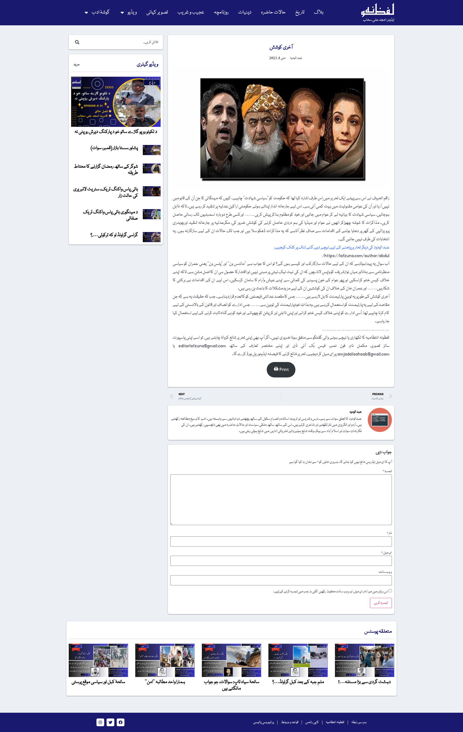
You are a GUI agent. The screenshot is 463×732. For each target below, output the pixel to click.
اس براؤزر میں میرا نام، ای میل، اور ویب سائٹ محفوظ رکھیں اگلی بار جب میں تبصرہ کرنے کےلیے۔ (330, 592)
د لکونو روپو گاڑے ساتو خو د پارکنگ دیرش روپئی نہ (116, 132)
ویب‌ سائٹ (385, 572)
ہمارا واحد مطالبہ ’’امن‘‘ (165, 682)
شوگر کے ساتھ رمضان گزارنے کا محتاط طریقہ (106, 170)
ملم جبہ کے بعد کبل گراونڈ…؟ (298, 682)
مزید (76, 64)
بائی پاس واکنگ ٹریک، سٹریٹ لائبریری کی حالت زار (105, 192)
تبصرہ (387, 471)
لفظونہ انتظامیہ (335, 722)
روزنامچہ (221, 12)
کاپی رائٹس (312, 722)
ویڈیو (132, 12)
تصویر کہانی (157, 12)
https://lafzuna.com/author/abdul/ (355, 256)
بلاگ (318, 12)
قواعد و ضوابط (289, 722)
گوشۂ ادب (101, 12)
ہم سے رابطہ (359, 722)
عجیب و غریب (190, 12)
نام (389, 533)
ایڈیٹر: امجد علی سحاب (378, 20)
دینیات (244, 12)
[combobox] (121, 42)
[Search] (76, 42)
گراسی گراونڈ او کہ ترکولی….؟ (114, 235)
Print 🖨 (281, 369)
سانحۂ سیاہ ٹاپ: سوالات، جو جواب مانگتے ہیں (231, 685)
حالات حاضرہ (273, 12)
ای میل (386, 553)
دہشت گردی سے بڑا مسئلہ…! (364, 682)
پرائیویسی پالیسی (263, 722)
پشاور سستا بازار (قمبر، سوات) (114, 148)
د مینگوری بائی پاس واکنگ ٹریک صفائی (110, 215)
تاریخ (299, 12)
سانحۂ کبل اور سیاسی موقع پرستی (98, 682)
